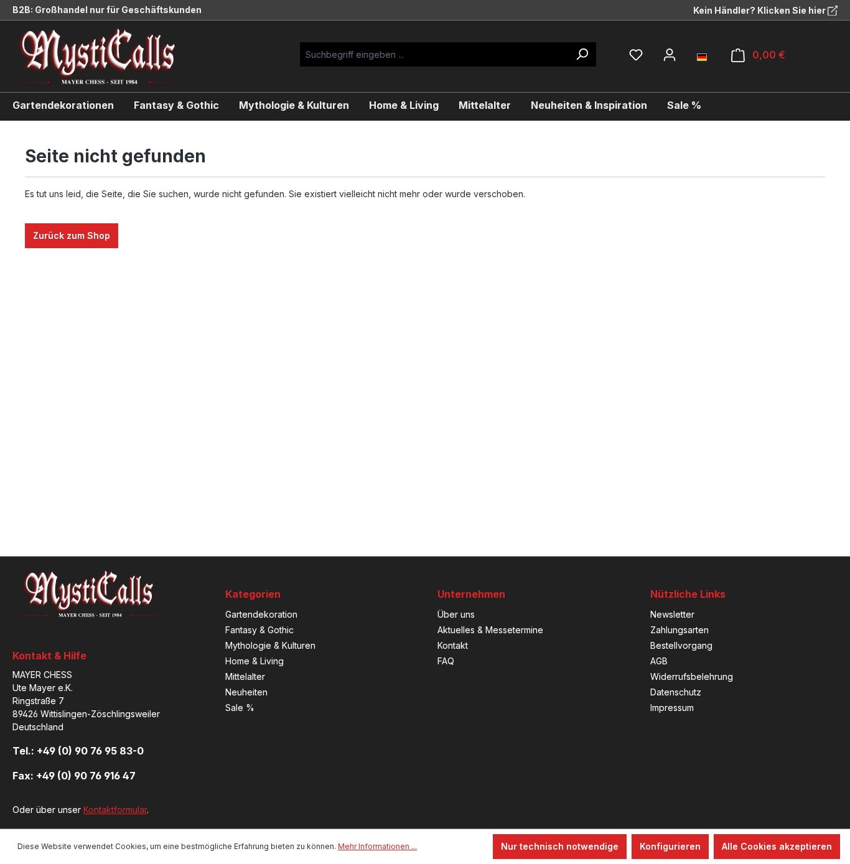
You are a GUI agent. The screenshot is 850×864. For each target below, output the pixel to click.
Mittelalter (245, 676)
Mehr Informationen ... (377, 846)
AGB (659, 661)
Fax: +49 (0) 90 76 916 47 (74, 775)
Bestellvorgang (681, 645)
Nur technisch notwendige (560, 846)
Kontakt (452, 645)
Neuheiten (246, 692)
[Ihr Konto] (669, 54)
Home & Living (254, 661)
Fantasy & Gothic (259, 630)
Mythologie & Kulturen (270, 645)
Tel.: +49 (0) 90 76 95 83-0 (78, 751)
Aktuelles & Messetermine (490, 630)
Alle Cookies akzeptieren (777, 846)
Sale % (240, 707)
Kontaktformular (115, 809)
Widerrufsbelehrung (691, 676)
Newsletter (672, 614)
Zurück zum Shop (71, 235)
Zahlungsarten (679, 630)
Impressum (672, 707)
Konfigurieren (670, 846)
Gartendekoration (261, 614)
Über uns (456, 614)
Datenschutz (675, 692)
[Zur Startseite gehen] (109, 56)
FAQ (445, 661)
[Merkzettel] (636, 54)
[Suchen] (581, 54)
